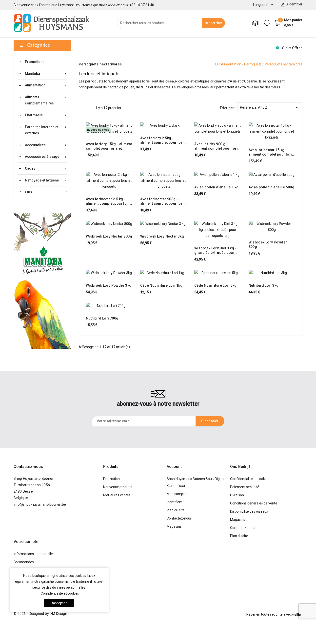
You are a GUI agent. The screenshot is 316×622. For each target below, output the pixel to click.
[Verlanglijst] (267, 23)
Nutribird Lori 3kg (264, 285)
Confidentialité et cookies (249, 479)
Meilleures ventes (117, 495)
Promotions (34, 62)
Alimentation (46, 85)
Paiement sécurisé (244, 487)
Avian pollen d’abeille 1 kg (216, 187)
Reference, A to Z (270, 107)
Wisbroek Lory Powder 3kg (109, 285)
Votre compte (26, 541)
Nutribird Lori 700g (102, 318)
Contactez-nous (28, 466)
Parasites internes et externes (46, 130)
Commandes (24, 562)
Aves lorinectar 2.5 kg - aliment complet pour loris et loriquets (108, 201)
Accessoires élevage (46, 157)
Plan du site (176, 510)
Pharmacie (46, 115)
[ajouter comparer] (114, 131)
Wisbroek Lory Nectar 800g (109, 236)
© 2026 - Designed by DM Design (40, 614)
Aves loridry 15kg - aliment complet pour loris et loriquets (109, 146)
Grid (81, 107)
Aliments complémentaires (46, 100)
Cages (46, 168)
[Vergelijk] (255, 23)
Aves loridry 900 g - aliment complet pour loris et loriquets (217, 146)
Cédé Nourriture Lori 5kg (215, 285)
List (89, 107)
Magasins (174, 526)
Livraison (237, 495)
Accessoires (46, 145)
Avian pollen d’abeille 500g (272, 187)
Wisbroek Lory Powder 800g (268, 244)
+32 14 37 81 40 (141, 5)
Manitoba (46, 74)
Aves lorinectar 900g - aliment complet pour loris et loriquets (163, 201)
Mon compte (176, 494)
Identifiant (174, 502)
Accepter (59, 603)
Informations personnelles (34, 554)
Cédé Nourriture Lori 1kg (161, 285)
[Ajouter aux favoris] (123, 131)
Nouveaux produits (117, 487)
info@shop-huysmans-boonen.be (40, 504)
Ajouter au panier (95, 131)
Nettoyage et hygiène (46, 180)
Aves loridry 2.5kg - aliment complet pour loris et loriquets (163, 140)
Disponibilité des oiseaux (249, 511)
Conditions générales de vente (253, 503)
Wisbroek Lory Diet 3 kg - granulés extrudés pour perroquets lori (215, 250)
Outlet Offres (292, 48)
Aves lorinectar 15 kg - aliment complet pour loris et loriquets (271, 152)
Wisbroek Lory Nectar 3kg (162, 236)
